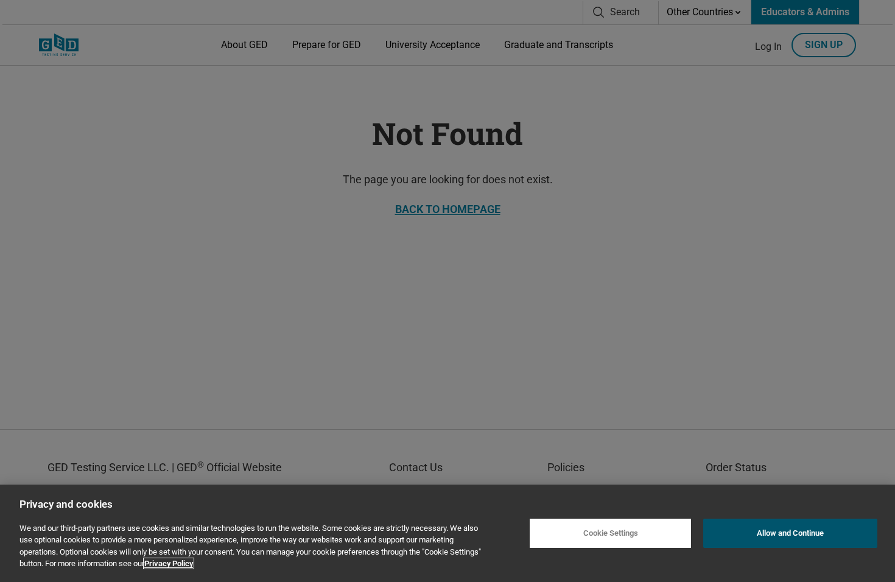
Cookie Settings (610, 533)
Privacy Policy (168, 563)
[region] (447, 533)
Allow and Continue (790, 533)
